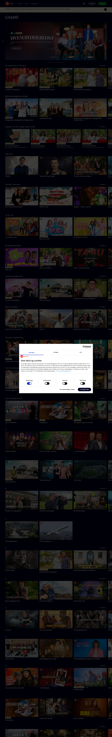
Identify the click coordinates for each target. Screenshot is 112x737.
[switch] (47, 383)
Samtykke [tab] (31, 352)
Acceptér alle (84, 389)
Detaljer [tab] (56, 352)
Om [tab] (81, 352)
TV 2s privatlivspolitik (63, 371)
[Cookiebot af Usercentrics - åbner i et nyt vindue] (84, 347)
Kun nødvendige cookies (67, 389)
